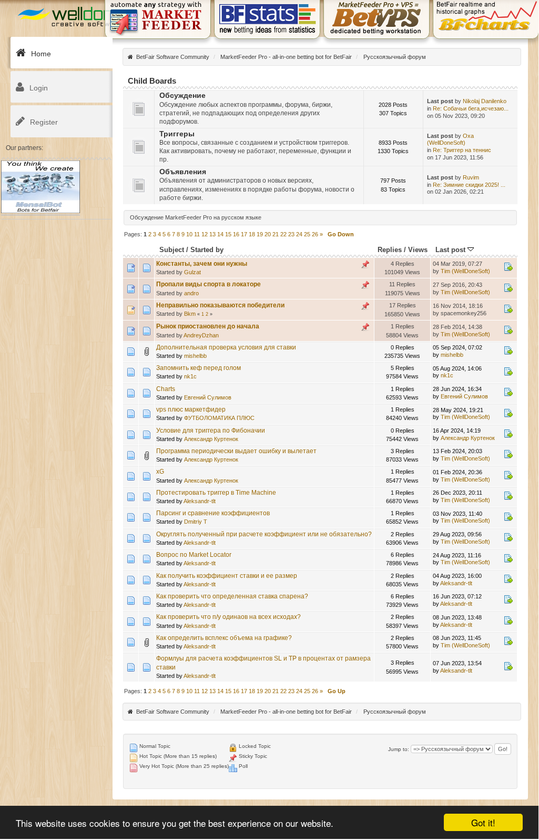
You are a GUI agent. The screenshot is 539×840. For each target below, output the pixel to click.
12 (204, 234)
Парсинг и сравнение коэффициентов (213, 513)
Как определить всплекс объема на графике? (224, 638)
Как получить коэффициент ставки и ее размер (226, 575)
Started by (206, 250)
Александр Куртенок (211, 439)
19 (260, 234)
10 (189, 234)
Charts (165, 389)
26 (315, 234)
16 (236, 234)
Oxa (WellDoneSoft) (450, 139)
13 (212, 234)
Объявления (182, 172)
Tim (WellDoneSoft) (465, 271)
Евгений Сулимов (207, 397)
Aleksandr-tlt (200, 501)
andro (191, 293)
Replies (390, 250)
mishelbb (195, 356)
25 (307, 234)
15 (228, 234)
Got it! (483, 822)
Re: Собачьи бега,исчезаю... (471, 108)
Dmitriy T (195, 521)
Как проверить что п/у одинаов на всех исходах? (228, 617)
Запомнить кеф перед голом (198, 368)
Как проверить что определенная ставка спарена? (232, 596)
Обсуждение (182, 95)
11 (197, 234)
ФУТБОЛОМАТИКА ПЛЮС (219, 418)
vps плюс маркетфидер (191, 409)
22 (283, 234)
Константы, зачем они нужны (201, 263)
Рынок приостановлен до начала (207, 326)
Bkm (190, 314)
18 (252, 234)
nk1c (190, 376)
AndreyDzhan (201, 335)
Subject (171, 250)
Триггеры (177, 134)
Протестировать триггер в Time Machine (216, 492)
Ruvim (471, 177)
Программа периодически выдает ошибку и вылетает (236, 451)
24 (299, 234)
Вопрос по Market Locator (193, 554)
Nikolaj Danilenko (484, 101)
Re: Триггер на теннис (462, 150)
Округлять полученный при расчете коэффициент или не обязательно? (264, 534)
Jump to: (398, 749)
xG (160, 471)
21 (275, 234)
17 (244, 234)
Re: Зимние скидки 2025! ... (469, 185)
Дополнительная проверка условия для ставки (226, 347)
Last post (451, 250)
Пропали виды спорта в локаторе (208, 284)
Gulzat (192, 272)
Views (418, 250)
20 (268, 234)
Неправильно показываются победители (220, 305)
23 (291, 234)
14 (220, 234)
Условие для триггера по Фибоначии (210, 430)
